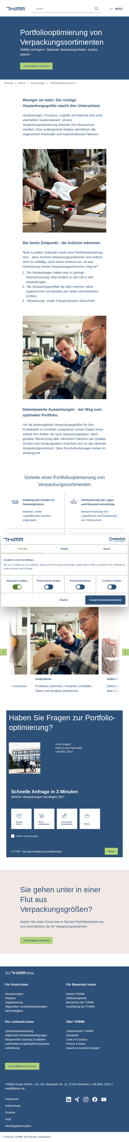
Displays (10, 998)
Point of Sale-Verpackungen (44, 819)
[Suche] (96, 8)
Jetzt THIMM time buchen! (22, 1066)
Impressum (12, 1099)
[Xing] (77, 1099)
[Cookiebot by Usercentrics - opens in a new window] (111, 539)
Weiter (111, 851)
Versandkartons (21, 819)
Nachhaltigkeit (14, 1010)
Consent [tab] (22, 548)
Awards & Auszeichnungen (83, 1048)
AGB (8, 1119)
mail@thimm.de (15, 1088)
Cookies (10, 1112)
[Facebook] (94, 1099)
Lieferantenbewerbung (19, 1031)
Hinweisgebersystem (18, 1126)
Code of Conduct (76, 1039)
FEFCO (90, 819)
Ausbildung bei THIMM (80, 1006)
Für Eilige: (36, 851)
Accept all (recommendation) (105, 600)
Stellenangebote (76, 998)
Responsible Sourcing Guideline (25, 1039)
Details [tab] (64, 548)
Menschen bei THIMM (80, 1002)
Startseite (8, 83)
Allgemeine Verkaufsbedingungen (26, 1006)
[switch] (48, 586)
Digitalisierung (14, 1002)
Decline (64, 600)
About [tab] (106, 548)
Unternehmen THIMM (79, 1031)
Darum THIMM (75, 993)
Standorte (72, 1035)
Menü (119, 9)
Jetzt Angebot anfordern (36, 66)
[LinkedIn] (68, 1099)
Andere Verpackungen (27, 836)
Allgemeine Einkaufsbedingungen (26, 1035)
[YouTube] (103, 1099)
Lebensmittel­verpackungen (67, 819)
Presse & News (75, 1043)
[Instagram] (85, 1099)
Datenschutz (13, 1105)
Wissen (21, 83)
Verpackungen (38, 83)
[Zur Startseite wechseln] (15, 9)
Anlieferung (12, 1048)
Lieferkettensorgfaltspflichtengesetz (27, 1043)
